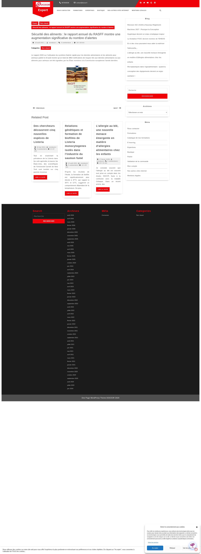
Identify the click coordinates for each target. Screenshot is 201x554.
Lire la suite (41, 178)
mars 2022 (70, 317)
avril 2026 (70, 218)
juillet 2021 (70, 344)
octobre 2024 (71, 263)
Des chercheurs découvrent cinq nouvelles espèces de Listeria (44, 133)
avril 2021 (70, 354)
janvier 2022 (71, 324)
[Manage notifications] (196, 549)
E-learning (131, 142)
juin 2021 (70, 348)
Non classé (44, 23)
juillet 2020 (70, 385)
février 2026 (71, 225)
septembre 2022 (72, 303)
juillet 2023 (70, 276)
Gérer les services (153, 542)
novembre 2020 (72, 371)
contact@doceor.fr (81, 3)
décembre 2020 (72, 368)
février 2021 (71, 361)
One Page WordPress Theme (94, 398)
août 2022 (70, 307)
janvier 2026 (71, 229)
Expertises (89, 10)
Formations (77, 10)
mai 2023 (70, 283)
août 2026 (70, 215)
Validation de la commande (137, 161)
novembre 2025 (72, 235)
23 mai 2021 (41, 147)
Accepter (155, 548)
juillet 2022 (70, 310)
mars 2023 (70, 290)
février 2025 (71, 256)
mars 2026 (70, 222)
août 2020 (70, 382)
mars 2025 (70, 252)
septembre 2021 (72, 337)
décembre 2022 (72, 300)
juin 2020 (70, 388)
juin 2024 (70, 266)
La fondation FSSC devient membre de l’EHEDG (146, 39)
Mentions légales (139, 10)
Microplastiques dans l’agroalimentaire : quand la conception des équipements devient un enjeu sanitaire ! (146, 71)
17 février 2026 (104, 159)
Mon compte (132, 166)
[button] (197, 527)
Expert (43, 10)
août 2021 (70, 341)
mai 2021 (70, 351)
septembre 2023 (72, 273)
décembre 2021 (72, 327)
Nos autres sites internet (118, 10)
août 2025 (70, 242)
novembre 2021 (72, 331)
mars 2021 (70, 358)
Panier (129, 157)
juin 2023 (70, 280)
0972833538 (65, 3)
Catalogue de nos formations (138, 138)
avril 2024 (70, 269)
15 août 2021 (72, 163)
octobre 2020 (71, 375)
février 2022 (71, 320)
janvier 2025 (71, 259)
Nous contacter (63, 10)
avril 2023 (70, 286)
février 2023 (71, 293)
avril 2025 (70, 249)
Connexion (105, 215)
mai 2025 (70, 246)
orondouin (52, 42)
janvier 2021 (71, 365)
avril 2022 (70, 314)
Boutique (101, 10)
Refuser (172, 548)
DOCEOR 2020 (113, 398)
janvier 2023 (71, 297)
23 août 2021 (39, 42)
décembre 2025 (72, 232)
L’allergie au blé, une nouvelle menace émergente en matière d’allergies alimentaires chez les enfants (146, 57)
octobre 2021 (71, 334)
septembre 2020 (72, 378)
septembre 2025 (72, 239)
